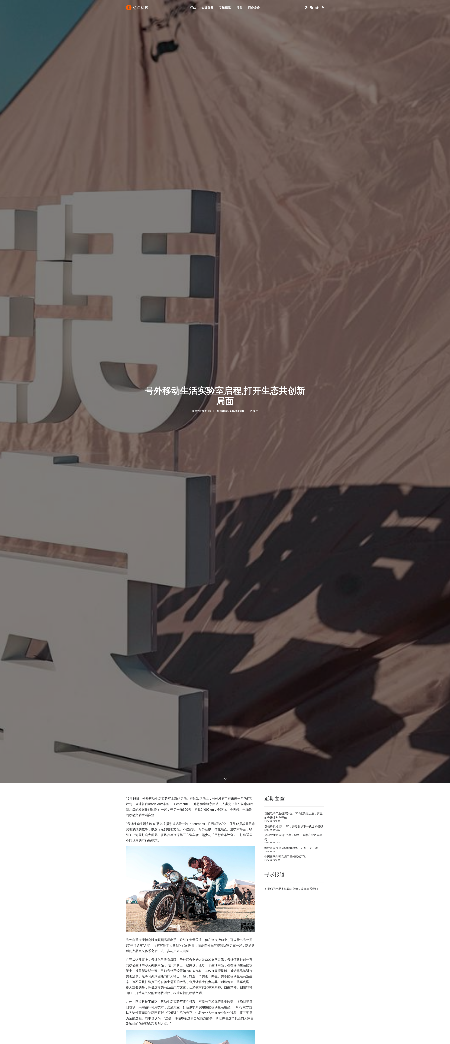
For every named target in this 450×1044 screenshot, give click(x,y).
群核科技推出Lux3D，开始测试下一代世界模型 (293, 826)
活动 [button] (240, 7)
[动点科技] (137, 7)
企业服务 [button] (207, 7)
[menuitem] (193, 7)
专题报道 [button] (225, 7)
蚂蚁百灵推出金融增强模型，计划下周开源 (291, 848)
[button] (306, 7)
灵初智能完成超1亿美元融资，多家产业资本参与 (293, 837)
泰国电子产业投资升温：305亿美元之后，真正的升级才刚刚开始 (293, 815)
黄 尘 (255, 411)
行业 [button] (193, 7)
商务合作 (254, 7)
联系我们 (312, 889)
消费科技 (239, 411)
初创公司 (224, 411)
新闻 (232, 411)
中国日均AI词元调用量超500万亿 (285, 856)
